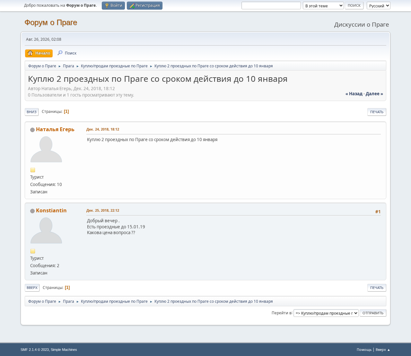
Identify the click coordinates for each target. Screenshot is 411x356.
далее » (374, 94)
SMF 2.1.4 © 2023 (35, 350)
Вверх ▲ (383, 349)
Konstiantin (51, 210)
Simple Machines (64, 350)
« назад (354, 94)
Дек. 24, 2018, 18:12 (102, 129)
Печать (376, 111)
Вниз (32, 111)
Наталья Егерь (55, 129)
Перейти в (282, 312)
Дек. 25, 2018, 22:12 (102, 210)
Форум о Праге (50, 22)
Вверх (32, 287)
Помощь (364, 349)
